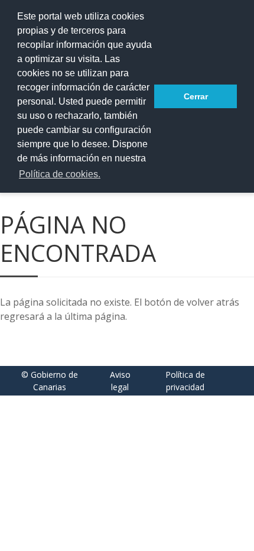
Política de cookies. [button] (59, 174)
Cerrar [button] (196, 96)
